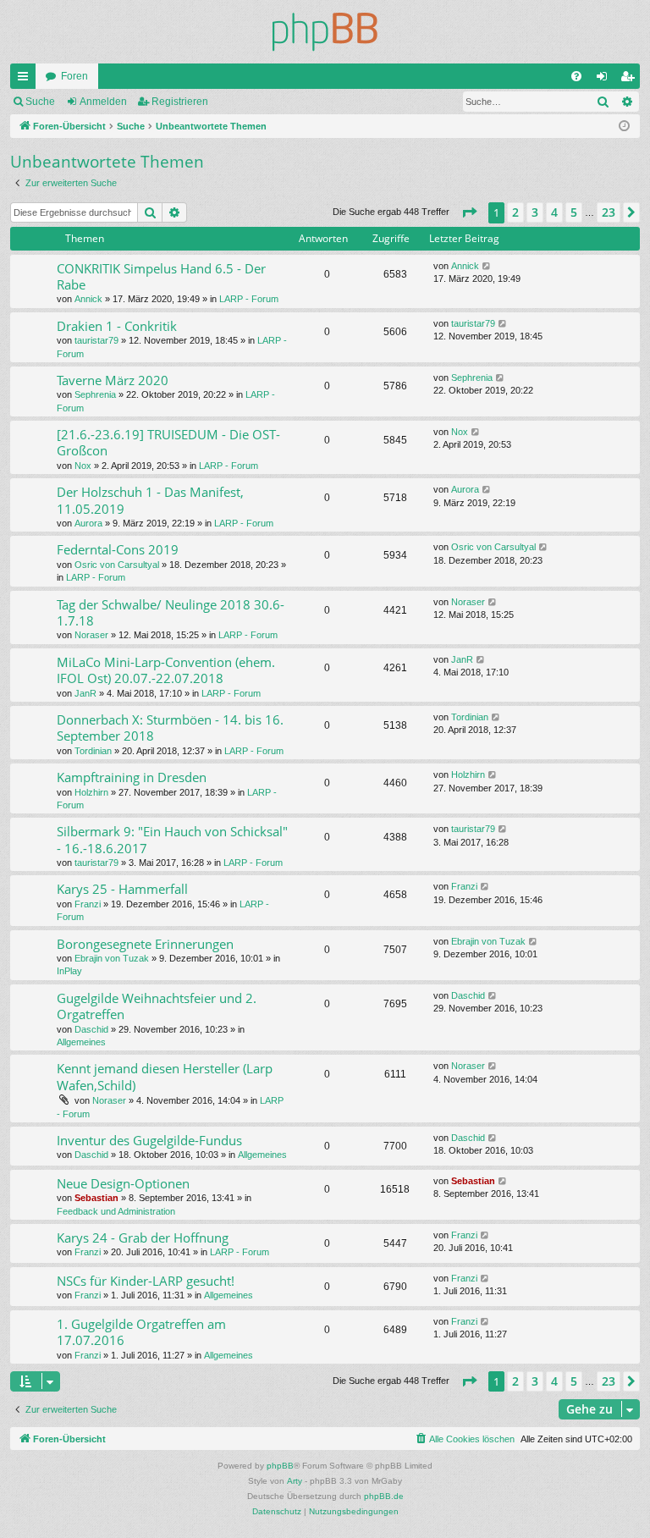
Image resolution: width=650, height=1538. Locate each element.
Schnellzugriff (26, 79)
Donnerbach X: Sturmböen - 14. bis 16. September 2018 (170, 727)
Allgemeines (81, 1042)
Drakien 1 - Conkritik (117, 325)
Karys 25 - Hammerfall (122, 888)
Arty (294, 1481)
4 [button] (554, 212)
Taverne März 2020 (112, 380)
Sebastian (96, 1198)
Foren (74, 76)
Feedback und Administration (116, 1211)
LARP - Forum (248, 299)
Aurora (88, 523)
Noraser (91, 635)
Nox (82, 465)
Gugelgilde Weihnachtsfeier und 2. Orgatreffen (156, 1006)
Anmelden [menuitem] (605, 79)
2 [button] (515, 212)
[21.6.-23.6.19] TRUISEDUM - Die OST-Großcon (168, 442)
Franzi (87, 904)
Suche (40, 101)
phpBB (280, 1465)
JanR (85, 693)
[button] (469, 212)
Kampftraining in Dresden (132, 777)
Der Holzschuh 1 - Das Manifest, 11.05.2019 (150, 499)
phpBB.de (384, 1496)
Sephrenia (95, 394)
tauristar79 (96, 340)
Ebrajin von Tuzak (111, 958)
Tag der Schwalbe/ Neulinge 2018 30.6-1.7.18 (170, 612)
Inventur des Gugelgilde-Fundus (149, 1140)
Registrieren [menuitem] (630, 79)
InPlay (69, 971)
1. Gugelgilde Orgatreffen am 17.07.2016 (141, 1331)
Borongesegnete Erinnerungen (145, 943)
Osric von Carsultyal (116, 565)
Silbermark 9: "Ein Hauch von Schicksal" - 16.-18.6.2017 (172, 839)
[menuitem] (576, 76)
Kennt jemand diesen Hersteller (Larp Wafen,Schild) (165, 1076)
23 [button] (608, 212)
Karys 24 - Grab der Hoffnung (143, 1237)
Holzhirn (91, 792)
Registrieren (179, 101)
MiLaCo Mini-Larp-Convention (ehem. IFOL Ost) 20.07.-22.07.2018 (166, 669)
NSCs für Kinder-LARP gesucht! (145, 1280)
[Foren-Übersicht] (325, 31)
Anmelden (103, 101)
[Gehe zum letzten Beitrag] (487, 266)
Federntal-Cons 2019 (118, 549)
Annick (88, 299)
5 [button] (573, 212)
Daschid (91, 1029)
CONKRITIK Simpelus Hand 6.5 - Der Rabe (161, 276)
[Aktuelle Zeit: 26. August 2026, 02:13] (624, 126)
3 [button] (535, 212)
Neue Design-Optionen (123, 1183)
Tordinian (93, 751)
